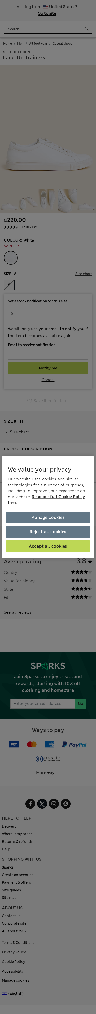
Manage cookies (47, 517)
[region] (48, 507)
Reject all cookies (48, 531)
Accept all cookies (48, 546)
